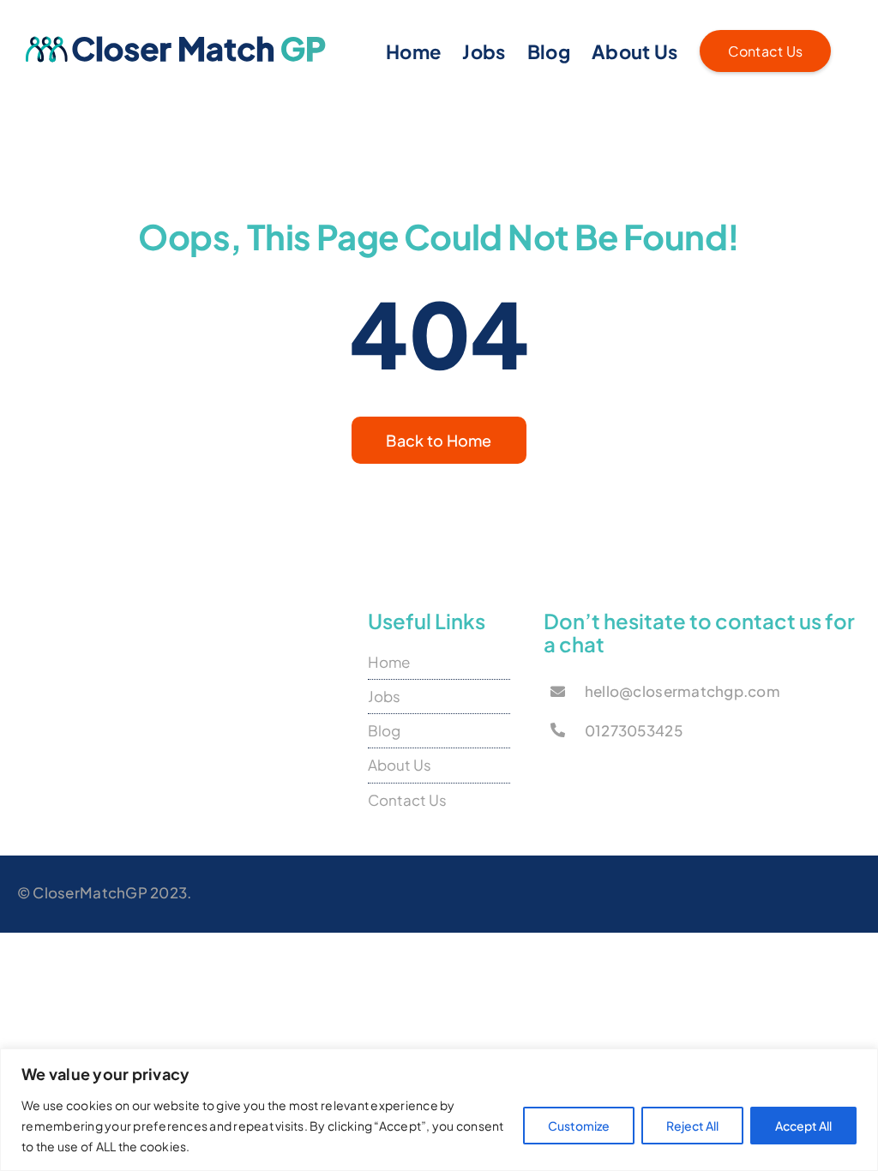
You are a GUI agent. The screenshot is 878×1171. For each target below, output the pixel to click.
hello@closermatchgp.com (682, 691)
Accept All (803, 1125)
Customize (579, 1125)
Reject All (692, 1125)
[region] (439, 1109)
